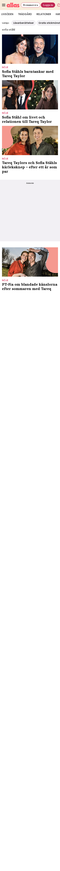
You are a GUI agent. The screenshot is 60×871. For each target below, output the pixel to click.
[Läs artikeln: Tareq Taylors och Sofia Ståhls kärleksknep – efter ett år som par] (30, 140)
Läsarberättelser (23, 23)
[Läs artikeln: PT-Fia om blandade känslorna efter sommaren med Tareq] (30, 262)
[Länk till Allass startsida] (13, 5)
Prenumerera (30, 5)
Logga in (48, 5)
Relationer (43, 14)
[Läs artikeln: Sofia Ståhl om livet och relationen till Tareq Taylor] (30, 94)
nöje (5, 67)
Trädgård (25, 14)
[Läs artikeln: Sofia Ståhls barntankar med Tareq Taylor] (30, 49)
